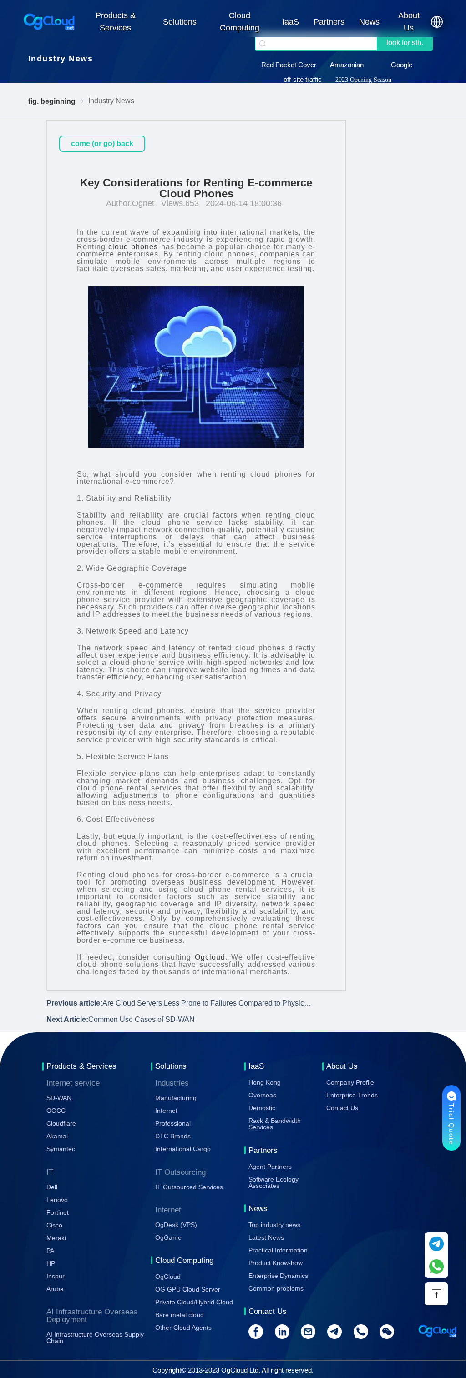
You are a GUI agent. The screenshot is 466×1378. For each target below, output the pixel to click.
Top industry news (274, 1224)
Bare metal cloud (179, 1314)
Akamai (57, 1136)
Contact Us (342, 1107)
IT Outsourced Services (189, 1187)
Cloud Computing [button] (239, 21)
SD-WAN (58, 1097)
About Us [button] (409, 21)
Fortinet (57, 1212)
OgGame (168, 1237)
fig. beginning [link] (52, 101)
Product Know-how (275, 1263)
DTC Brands (173, 1136)
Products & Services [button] (116, 21)
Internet (166, 1110)
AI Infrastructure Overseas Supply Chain (95, 1337)
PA (50, 1250)
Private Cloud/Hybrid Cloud (194, 1302)
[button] (437, 22)
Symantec (60, 1148)
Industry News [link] (111, 101)
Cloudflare (61, 1123)
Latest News (266, 1237)
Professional (173, 1123)
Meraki (56, 1238)
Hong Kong (264, 1082)
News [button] (369, 21)
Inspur (55, 1276)
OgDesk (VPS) (176, 1224)
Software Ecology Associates (273, 1182)
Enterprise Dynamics (278, 1275)
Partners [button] (329, 21)
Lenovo (57, 1199)
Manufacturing (176, 1097)
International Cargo (183, 1148)
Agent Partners (270, 1166)
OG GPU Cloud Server (187, 1289)
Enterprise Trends (352, 1095)
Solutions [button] (180, 21)
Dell (51, 1187)
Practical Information (278, 1250)
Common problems (276, 1288)
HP (50, 1263)
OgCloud (168, 1276)
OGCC (56, 1110)
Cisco (54, 1225)
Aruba (55, 1289)
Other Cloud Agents (183, 1327)
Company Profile (350, 1082)
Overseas (262, 1095)
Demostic (261, 1107)
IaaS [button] (290, 21)
